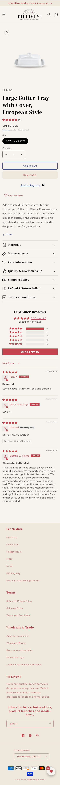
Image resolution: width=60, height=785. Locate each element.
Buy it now (30, 174)
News (9, 566)
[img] (9, 372)
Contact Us (12, 544)
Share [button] (9, 234)
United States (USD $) (28, 756)
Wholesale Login (15, 657)
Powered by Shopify (38, 779)
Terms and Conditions (18, 615)
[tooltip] (43, 185)
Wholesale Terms (16, 643)
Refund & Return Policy (19, 601)
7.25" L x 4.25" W (15, 141)
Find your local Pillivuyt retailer (23, 580)
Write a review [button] (30, 351)
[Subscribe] (49, 723)
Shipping (6, 130)
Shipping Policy (14, 608)
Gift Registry (13, 573)
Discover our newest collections (23, 664)
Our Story (11, 537)
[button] (4, 14)
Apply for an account (17, 636)
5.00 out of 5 (38, 318)
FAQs (9, 558)
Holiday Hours (14, 551)
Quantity (6, 148)
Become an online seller (19, 650)
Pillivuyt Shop (26, 779)
